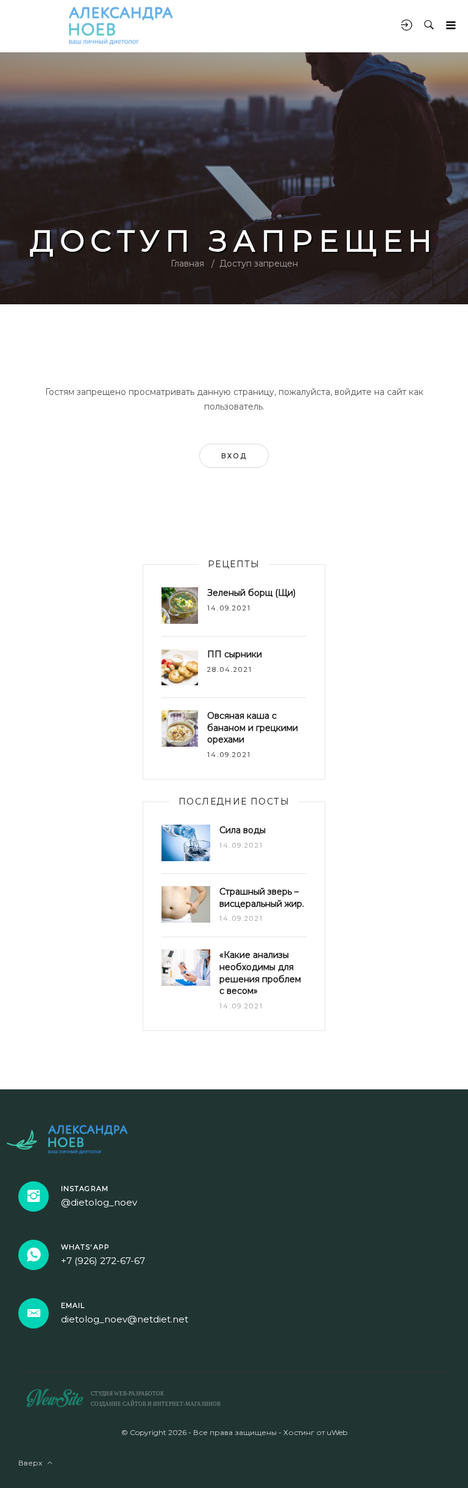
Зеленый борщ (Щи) (251, 592)
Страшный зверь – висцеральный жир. (261, 897)
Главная (187, 263)
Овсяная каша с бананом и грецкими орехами (252, 727)
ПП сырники (234, 654)
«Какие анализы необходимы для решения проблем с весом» (260, 972)
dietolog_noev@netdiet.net (124, 1319)
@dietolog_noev (99, 1202)
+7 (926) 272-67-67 (103, 1260)
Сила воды (242, 830)
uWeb (337, 1432)
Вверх (33, 1462)
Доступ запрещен (258, 263)
